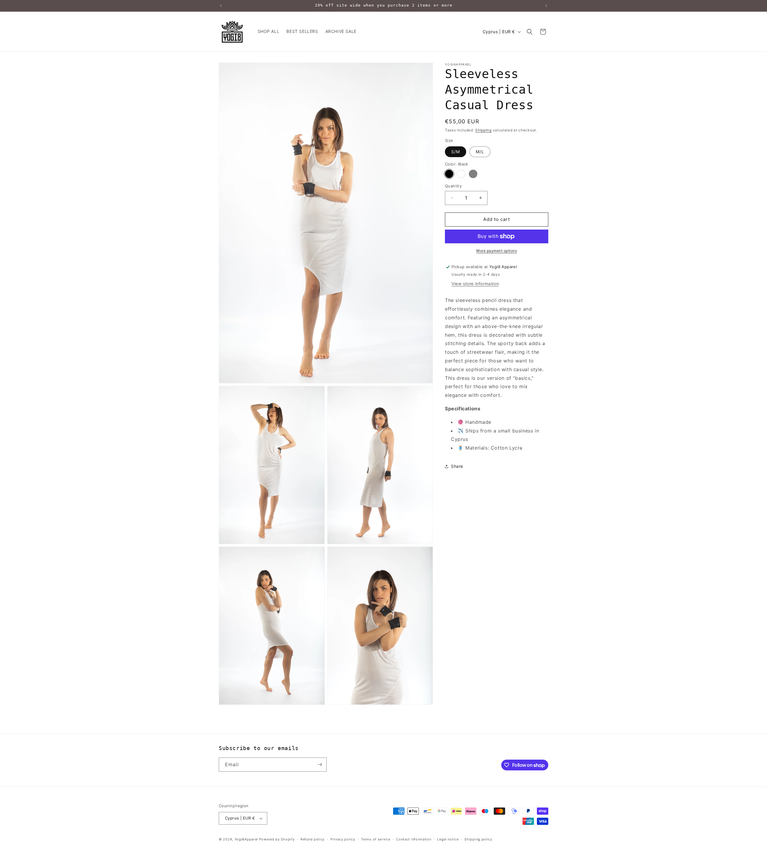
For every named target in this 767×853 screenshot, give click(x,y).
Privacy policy (342, 839)
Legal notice (447, 839)
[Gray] (473, 174)
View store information (475, 283)
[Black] (449, 174)
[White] (461, 174)
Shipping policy (478, 839)
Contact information (413, 839)
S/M (455, 151)
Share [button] (457, 466)
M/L (480, 151)
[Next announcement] (546, 5)
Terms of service (375, 839)
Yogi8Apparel (246, 839)
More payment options (496, 250)
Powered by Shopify (277, 839)
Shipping (483, 130)
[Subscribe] (319, 765)
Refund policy (312, 839)
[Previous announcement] (220, 5)
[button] (529, 31)
